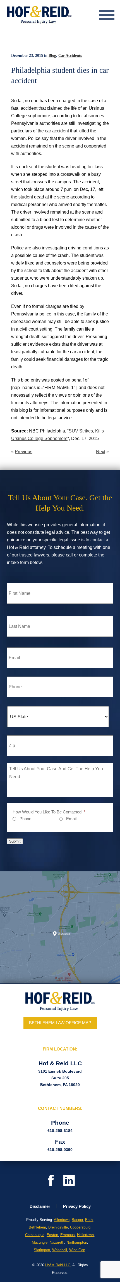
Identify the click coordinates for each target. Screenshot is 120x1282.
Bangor (77, 1220)
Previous (23, 451)
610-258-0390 (60, 1149)
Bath (89, 1220)
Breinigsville (58, 1227)
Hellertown (85, 1235)
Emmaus (67, 1235)
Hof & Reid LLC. (58, 1265)
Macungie (39, 1242)
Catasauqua (34, 1235)
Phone (25, 818)
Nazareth (57, 1242)
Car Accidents (70, 55)
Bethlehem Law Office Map (60, 1022)
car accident (57, 130)
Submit (15, 841)
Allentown (61, 1220)
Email (71, 818)
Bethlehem (37, 1227)
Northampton (76, 1242)
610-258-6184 (60, 1130)
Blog (52, 55)
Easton (52, 1235)
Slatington (42, 1250)
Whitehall (59, 1250)
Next (100, 451)
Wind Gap (77, 1250)
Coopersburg (80, 1227)
